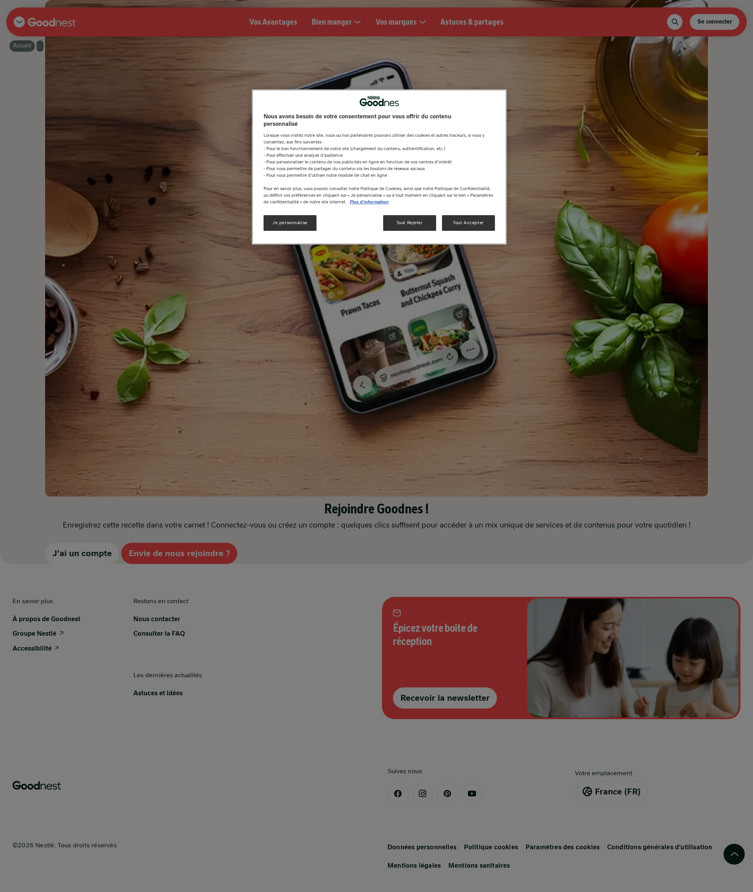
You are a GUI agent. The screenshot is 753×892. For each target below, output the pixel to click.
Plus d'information (369, 202)
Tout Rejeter (410, 222)
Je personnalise (290, 222)
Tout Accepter (468, 222)
